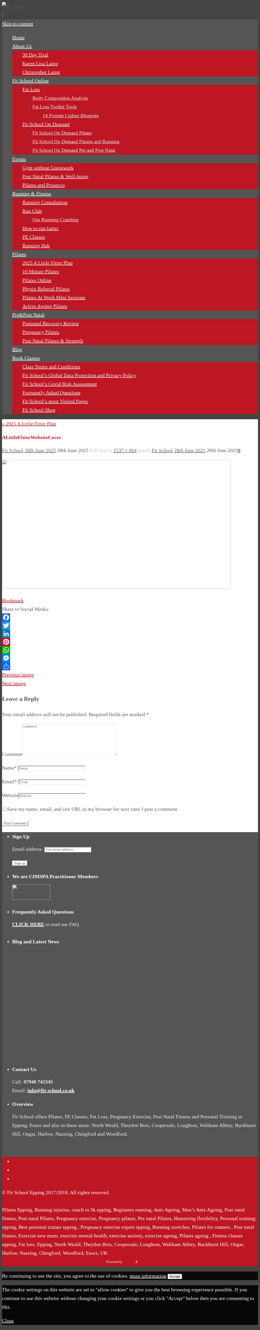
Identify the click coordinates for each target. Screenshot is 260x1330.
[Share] (130, 666)
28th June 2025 (40, 450)
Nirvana (129, 1262)
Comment (12, 754)
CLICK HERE (28, 924)
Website (10, 795)
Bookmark (13, 600)
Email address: (28, 849)
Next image (14, 683)
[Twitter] (130, 625)
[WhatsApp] (130, 650)
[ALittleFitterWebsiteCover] (116, 586)
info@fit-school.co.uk (50, 1090)
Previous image (18, 674)
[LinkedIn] (130, 634)
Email (9, 781)
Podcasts (21, 1170)
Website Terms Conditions (39, 1178)
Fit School (12, 450)
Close (8, 1320)
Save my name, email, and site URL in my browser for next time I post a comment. (92, 809)
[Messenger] (130, 658)
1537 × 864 (125, 450)
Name (9, 768)
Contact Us (23, 1161)
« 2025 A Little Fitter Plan (29, 423)
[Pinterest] (130, 642)
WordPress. (146, 1262)
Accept (175, 1276)
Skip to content (17, 23)
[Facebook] (130, 617)
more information (148, 1276)
